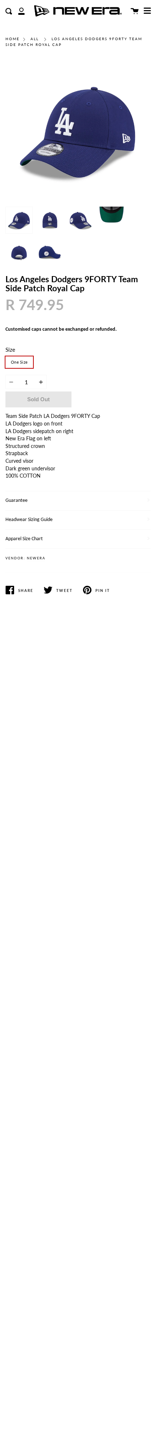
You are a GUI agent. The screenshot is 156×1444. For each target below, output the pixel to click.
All (34, 39)
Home (12, 39)
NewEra (36, 558)
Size (10, 349)
